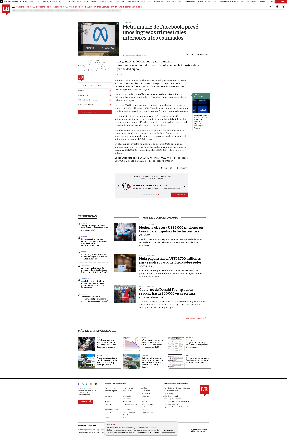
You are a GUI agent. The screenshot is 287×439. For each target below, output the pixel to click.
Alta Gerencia (128, 388)
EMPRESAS (40, 7)
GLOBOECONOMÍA (59, 7)
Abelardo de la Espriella (74, 11)
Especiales (127, 401)
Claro (87, 11)
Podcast (108, 412)
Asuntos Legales (111, 391)
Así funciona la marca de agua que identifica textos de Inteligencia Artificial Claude (94, 270)
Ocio (143, 409)
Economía (145, 396)
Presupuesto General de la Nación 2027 (49, 11)
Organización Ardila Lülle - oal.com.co (199, 430)
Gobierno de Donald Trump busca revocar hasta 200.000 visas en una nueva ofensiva (167, 293)
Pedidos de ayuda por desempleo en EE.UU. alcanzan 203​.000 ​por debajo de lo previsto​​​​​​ (106, 343)
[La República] (6, 9)
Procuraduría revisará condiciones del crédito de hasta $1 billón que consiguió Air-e (107, 361)
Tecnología (85, 265)
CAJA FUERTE (116, 7)
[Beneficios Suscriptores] (276, 6)
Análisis (144, 388)
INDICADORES (129, 7)
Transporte (86, 278)
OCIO (49, 7)
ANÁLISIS (88, 7)
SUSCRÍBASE (281, 2)
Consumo (108, 396)
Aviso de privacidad (170, 396)
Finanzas (108, 404)
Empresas (108, 401)
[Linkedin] (192, 54)
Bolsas (84, 236)
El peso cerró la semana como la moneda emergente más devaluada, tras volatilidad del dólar (94, 242)
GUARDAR (204, 54)
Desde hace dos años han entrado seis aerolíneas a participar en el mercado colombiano (92, 284)
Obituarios (127, 409)
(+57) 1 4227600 (84, 394)
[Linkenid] (88, 384)
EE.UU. (99, 337)
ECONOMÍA (30, 7)
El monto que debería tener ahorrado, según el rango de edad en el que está (94, 257)
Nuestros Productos (170, 391)
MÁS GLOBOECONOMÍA (195, 318)
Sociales (108, 417)
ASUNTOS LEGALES (101, 7)
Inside (143, 407)
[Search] (270, 6)
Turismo (144, 355)
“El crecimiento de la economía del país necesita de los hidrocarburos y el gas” (94, 299)
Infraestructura (128, 407)
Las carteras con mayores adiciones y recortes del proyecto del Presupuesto (197, 343)
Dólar (108, 11)
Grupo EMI (115, 11)
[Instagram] (92, 384)
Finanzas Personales (130, 404)
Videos (125, 417)
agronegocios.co (103, 429)
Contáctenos (168, 393)
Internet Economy (111, 409)
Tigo (101, 11)
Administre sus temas (89, 112)
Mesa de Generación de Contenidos (176, 388)
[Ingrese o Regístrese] (283, 6)
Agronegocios (110, 388)
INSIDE (139, 7)
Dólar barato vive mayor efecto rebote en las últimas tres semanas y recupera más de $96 (152, 343)
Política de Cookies (150, 432)
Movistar (95, 11)
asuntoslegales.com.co (86, 429)
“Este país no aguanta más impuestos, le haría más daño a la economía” (94, 228)
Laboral (84, 252)
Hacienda (84, 223)
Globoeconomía (147, 404)
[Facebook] (182, 54)
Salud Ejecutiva (147, 412)
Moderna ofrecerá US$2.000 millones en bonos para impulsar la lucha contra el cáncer (171, 231)
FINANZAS (20, 7)
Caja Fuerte (127, 391)
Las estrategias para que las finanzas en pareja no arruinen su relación (197, 360)
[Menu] (14, 6)
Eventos (144, 401)
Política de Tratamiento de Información (177, 401)
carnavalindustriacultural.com (88, 432)
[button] (118, 186)
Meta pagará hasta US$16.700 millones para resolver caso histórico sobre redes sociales (170, 262)
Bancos (189, 355)
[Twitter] (187, 54)
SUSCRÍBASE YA (179, 195)
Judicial (99, 355)
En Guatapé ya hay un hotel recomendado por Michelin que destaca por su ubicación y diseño (152, 362)
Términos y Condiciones (172, 399)
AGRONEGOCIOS (76, 7)
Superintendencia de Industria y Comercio (178, 407)
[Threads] (97, 384)
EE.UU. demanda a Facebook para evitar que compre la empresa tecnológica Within (200, 121)
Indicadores (109, 407)
